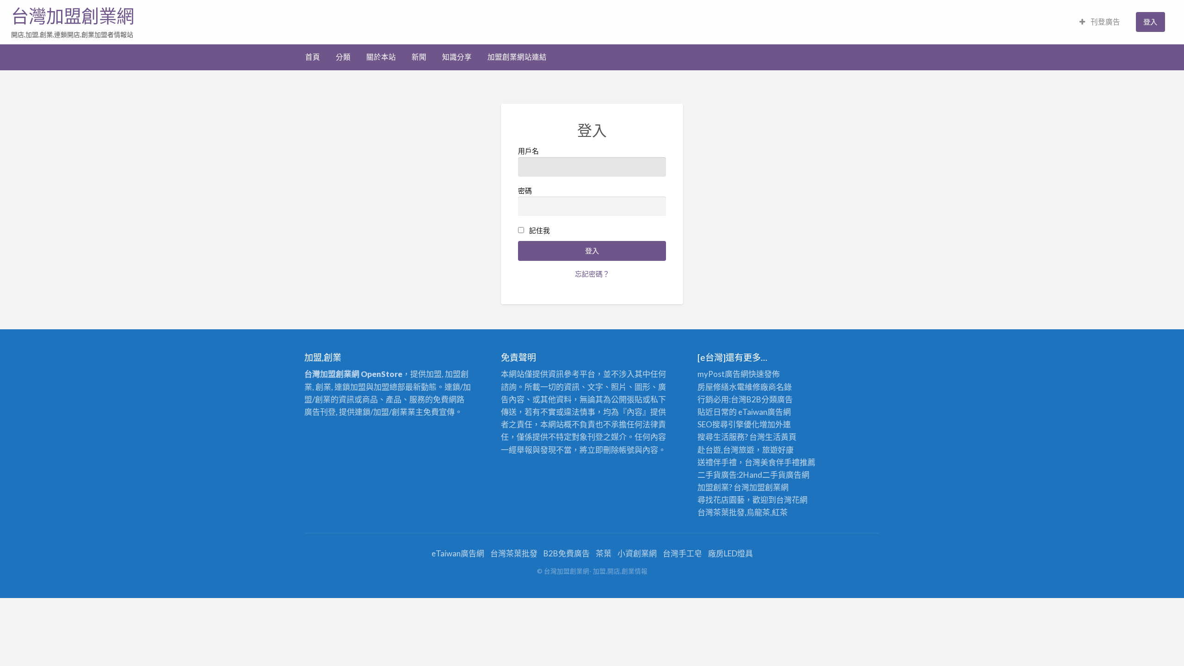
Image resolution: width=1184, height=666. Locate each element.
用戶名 (528, 151)
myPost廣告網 (722, 374)
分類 (343, 57)
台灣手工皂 (682, 553)
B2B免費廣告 (566, 553)
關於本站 (381, 57)
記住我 (539, 230)
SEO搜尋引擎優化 (728, 424)
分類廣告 (777, 399)
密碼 (525, 190)
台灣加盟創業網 (72, 16)
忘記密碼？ (592, 274)
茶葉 (603, 553)
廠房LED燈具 (730, 553)
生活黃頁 (780, 437)
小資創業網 (637, 553)
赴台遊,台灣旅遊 (725, 450)
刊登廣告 (1104, 22)
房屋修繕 (713, 387)
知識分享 (457, 57)
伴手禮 (788, 462)
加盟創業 (765, 487)
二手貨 (774, 475)
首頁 (312, 57)
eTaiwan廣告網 (764, 412)
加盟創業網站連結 (517, 57)
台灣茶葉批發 (721, 512)
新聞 (419, 57)
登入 (1150, 22)
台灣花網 (792, 500)
